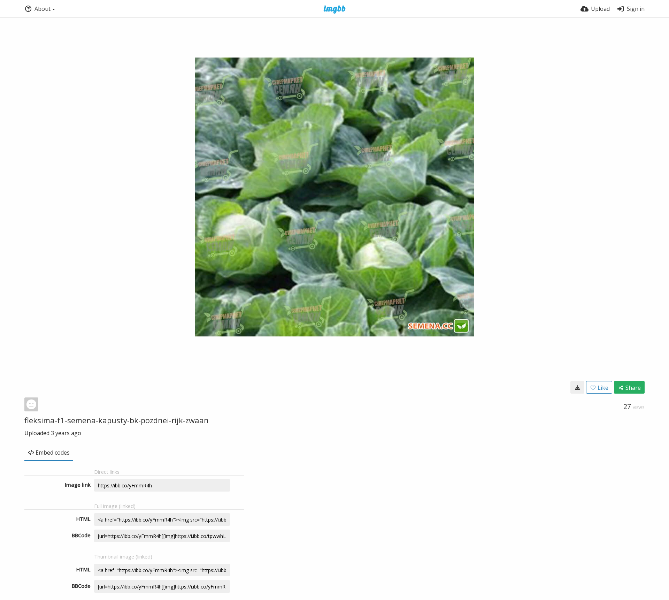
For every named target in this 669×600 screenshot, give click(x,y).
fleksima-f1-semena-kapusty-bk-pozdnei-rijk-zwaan (116, 420)
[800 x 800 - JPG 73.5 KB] (577, 387)
